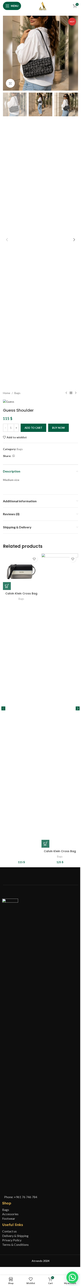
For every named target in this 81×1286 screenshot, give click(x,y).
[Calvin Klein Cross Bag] (21, 571)
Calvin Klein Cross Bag (21, 593)
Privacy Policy (11, 1240)
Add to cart (33, 427)
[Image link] (10, 1045)
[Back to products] (71, 393)
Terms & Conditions (15, 1244)
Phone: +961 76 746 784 (20, 1197)
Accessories (10, 1214)
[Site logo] (42, 5)
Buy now (58, 427)
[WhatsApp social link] (13, 456)
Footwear (8, 1218)
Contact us (9, 1231)
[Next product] (75, 393)
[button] (7, 53)
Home (6, 393)
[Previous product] (66, 393)
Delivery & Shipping (15, 1236)
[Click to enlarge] (10, 83)
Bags (17, 393)
